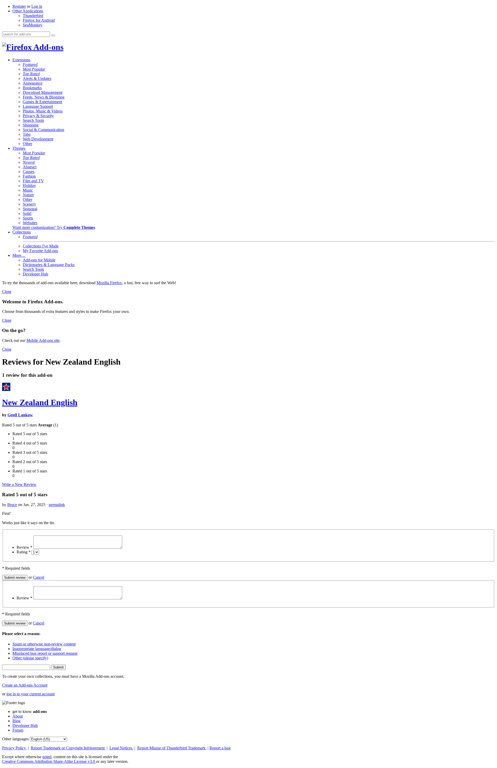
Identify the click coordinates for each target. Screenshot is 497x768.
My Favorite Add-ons (40, 251)
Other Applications (27, 11)
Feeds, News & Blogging (43, 97)
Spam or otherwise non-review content (44, 644)
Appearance (32, 83)
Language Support (38, 106)
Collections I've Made (41, 246)
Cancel (38, 577)
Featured (30, 64)
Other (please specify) (30, 658)
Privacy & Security (38, 116)
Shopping (31, 125)
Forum (17, 730)
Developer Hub (35, 274)
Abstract (29, 167)
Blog (16, 721)
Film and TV (33, 181)
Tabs (27, 134)
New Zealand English (39, 402)
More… (18, 255)
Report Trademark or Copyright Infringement (68, 748)
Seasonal (30, 209)
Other (27, 143)
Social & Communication (43, 129)
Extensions (21, 60)
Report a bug (220, 748)
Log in (36, 6)
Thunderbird (33, 15)
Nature (28, 195)
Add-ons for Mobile (39, 260)
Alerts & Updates (37, 78)
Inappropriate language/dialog (36, 648)
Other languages (15, 739)
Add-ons (47, 47)
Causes (28, 171)
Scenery (29, 204)
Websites (30, 223)
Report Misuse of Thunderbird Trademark (172, 748)
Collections (21, 232)
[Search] (53, 35)
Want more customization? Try (53, 227)
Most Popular (34, 69)
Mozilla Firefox (109, 283)
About (17, 716)
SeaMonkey (32, 25)
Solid (27, 213)
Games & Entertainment (42, 102)
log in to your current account (30, 694)
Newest (29, 162)
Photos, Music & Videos (43, 111)
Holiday (29, 185)
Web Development (38, 139)
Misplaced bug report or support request (44, 653)
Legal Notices (121, 748)
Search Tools (33, 120)
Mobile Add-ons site (43, 340)
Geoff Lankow (20, 415)
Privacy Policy (14, 748)
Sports (28, 218)
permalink (57, 504)
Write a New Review (19, 484)
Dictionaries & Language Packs (49, 264)
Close (6, 291)
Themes (18, 148)
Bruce (12, 504)
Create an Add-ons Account (24, 685)
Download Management (42, 92)
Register (19, 6)
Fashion (29, 176)
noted (47, 757)
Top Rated (31, 74)
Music (28, 190)
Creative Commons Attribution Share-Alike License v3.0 (49, 761)
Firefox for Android (39, 20)
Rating (24, 552)
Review (24, 547)
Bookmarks (32, 88)
